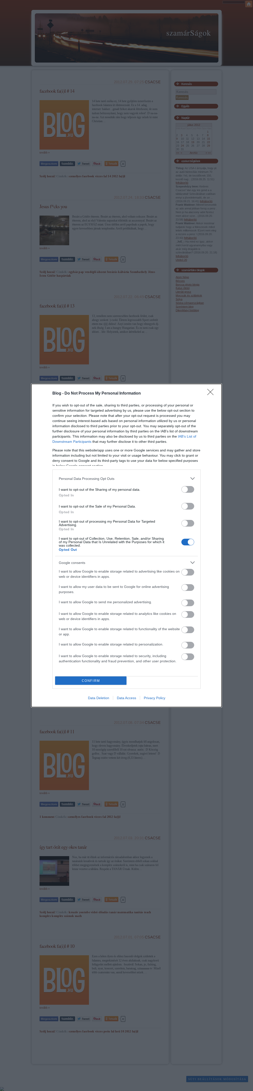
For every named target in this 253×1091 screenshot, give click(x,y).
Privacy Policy (154, 698)
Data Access (126, 698)
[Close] (212, 393)
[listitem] (126, 478)
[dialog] (126, 545)
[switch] (187, 489)
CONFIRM (91, 681)
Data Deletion (98, 698)
